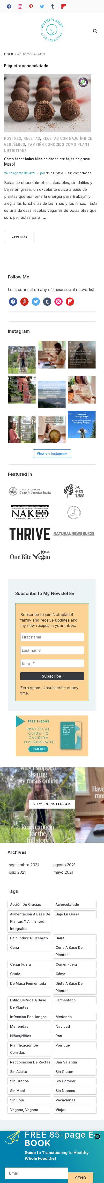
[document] (52, 591)
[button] (97, 1136)
